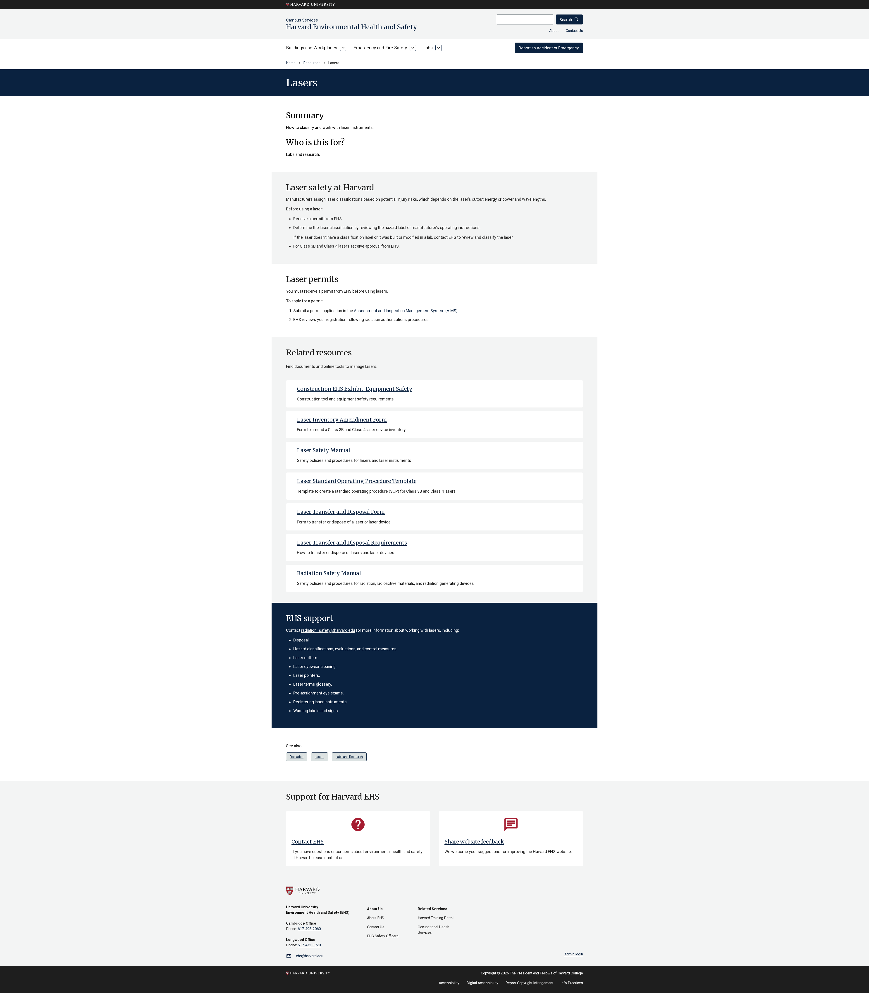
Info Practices (572, 983)
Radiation (296, 757)
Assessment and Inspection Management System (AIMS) (406, 310)
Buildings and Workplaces (311, 48)
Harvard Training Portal (436, 918)
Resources (311, 63)
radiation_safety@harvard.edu (328, 630)
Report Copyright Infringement (529, 983)
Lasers (319, 757)
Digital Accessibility (482, 983)
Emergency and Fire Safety (380, 48)
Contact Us (574, 31)
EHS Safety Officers (383, 936)
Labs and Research (349, 757)
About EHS (375, 918)
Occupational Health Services (433, 930)
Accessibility (449, 983)
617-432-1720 (309, 945)
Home (291, 63)
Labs (428, 48)
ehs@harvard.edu (309, 956)
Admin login (573, 954)
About (554, 31)
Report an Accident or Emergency (549, 48)
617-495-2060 (309, 929)
